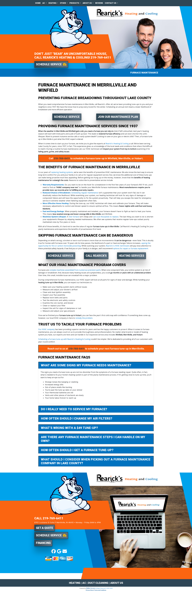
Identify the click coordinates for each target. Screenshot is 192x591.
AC (84, 582)
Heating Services (131, 255)
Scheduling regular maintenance (84, 193)
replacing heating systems (62, 172)
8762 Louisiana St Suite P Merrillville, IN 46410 (54, 522)
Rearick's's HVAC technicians (117, 246)
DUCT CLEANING (98, 582)
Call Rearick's (96, 255)
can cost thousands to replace (105, 217)
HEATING (74, 582)
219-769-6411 (101, 57)
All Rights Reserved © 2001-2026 (104, 588)
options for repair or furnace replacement (130, 248)
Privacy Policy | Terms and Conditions (96, 590)
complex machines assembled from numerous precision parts (75, 270)
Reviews (99, 3)
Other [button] (63, 3)
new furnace (74, 217)
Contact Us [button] (111, 3)
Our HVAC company (46, 329)
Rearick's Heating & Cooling (117, 143)
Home (38, 3)
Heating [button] (52, 3)
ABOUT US (116, 582)
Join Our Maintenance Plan (118, 116)
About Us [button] (87, 3)
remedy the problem (83, 318)
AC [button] (43, 3)
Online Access (90, 588)
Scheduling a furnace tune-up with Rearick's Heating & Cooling (64, 339)
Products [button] (74, 3)
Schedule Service (67, 116)
